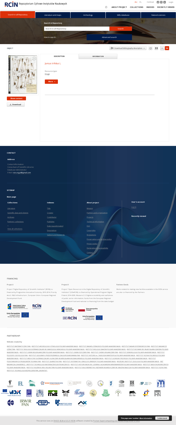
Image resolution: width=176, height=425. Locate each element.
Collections (136, 7)
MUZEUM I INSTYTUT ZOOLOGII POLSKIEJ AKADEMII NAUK (138, 361)
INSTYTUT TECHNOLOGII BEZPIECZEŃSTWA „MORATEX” (27, 370)
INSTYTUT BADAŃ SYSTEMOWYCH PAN (136, 346)
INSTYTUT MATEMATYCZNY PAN (19, 346)
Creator (50, 213)
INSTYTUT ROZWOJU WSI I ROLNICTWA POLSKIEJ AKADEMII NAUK (50, 367)
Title (48, 208)
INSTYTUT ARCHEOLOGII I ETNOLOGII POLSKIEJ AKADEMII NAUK (55, 346)
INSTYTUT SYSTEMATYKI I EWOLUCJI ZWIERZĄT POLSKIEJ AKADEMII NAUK (89, 361)
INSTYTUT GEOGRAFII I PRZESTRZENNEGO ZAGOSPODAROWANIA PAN (54, 355)
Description (51, 230)
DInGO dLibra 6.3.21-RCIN (64, 421)
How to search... (50, 37)
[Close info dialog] (156, 48)
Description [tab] (59, 56)
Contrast (150, 2)
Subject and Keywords (55, 235)
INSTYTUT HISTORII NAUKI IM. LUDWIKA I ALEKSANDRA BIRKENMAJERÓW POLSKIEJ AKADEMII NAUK (106, 364)
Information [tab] (98, 56)
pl (140, 2)
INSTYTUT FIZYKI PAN (159, 367)
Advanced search (109, 37)
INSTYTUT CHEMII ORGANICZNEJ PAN (104, 352)
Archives (10, 217)
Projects (90, 217)
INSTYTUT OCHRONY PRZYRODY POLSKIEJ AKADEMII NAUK (126, 358)
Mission (90, 208)
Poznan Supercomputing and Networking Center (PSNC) (116, 421)
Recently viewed (165, 7)
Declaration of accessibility (97, 248)
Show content (16, 98)
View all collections (14, 229)
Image (47, 74)
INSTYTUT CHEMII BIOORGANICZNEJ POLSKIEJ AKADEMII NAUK (42, 352)
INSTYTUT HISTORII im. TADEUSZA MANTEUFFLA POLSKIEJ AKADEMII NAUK (108, 355)
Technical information (95, 221)
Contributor (51, 217)
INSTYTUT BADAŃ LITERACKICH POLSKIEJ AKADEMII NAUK (100, 346)
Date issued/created (55, 226)
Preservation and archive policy (99, 239)
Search (121, 28)
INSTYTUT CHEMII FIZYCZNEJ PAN (78, 352)
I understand (162, 418)
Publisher (50, 221)
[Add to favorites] (150, 48)
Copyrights (91, 230)
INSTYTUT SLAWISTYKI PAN (52, 361)
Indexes (150, 7)
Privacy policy (92, 244)
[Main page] (106, 7)
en (167, 48)
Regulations (91, 235)
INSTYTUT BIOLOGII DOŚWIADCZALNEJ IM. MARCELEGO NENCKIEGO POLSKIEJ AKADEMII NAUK (50, 349)
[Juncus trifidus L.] (22, 74)
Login (171, 2)
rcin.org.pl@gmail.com (22, 172)
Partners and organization (97, 213)
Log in (133, 207)
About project (119, 7)
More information (146, 418)
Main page (11, 197)
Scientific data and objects (17, 213)
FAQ (88, 226)
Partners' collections (15, 221)
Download (16, 104)
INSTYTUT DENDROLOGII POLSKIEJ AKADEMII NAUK (137, 352)
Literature (11, 208)
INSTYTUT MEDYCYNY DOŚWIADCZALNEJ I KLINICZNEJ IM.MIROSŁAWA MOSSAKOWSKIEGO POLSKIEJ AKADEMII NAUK (62, 358)
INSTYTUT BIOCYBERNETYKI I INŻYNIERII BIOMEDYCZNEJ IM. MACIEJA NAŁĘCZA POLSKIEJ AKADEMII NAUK (112, 367)
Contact (90, 252)
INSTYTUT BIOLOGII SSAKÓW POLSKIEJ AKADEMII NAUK (106, 349)
